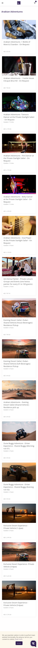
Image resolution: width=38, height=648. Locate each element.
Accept (19, 643)
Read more (18, 639)
